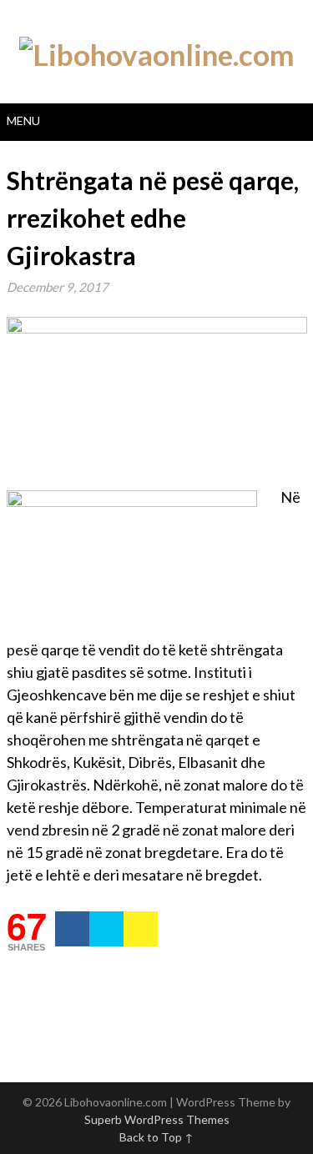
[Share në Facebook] (72, 928)
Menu (23, 120)
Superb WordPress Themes (157, 1119)
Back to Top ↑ (156, 1137)
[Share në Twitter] (106, 928)
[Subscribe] (141, 928)
